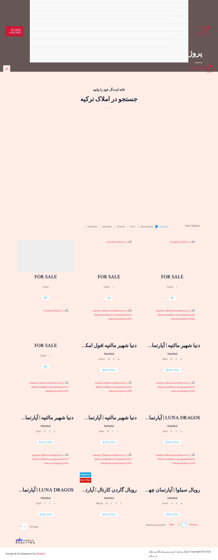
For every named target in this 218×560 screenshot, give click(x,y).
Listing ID (162, 226)
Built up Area (147, 226)
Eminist (41, 553)
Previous (193, 524)
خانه (183, 3)
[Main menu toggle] (6, 68)
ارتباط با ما (179, 50)
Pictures (121, 226)
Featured (92, 226)
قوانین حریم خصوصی (174, 42)
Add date (106, 226)
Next (171, 524)
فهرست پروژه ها (176, 19)
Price (132, 226)
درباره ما (180, 11)
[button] (14, 31)
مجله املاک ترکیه (176, 58)
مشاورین (180, 27)
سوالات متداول (177, 35)
